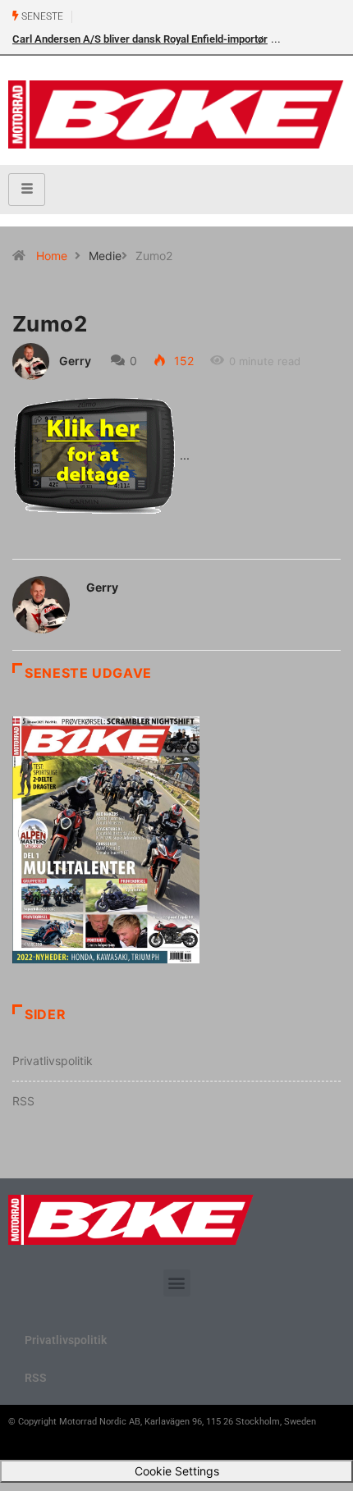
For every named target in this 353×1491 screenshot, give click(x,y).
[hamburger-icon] (26, 189)
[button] (176, 1283)
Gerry (75, 361)
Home (51, 256)
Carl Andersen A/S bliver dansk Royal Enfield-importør (140, 39)
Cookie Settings (177, 1471)
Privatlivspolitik (52, 1061)
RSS (23, 1101)
